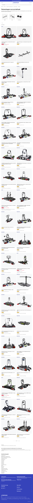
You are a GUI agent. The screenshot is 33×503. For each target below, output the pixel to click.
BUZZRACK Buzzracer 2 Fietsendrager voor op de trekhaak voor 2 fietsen (8, 352)
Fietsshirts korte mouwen (4, 468)
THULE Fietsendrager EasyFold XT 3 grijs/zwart (8, 62)
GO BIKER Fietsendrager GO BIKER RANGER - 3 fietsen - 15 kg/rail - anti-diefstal (9, 393)
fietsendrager (3, 449)
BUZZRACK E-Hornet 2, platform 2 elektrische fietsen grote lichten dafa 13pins (24, 184)
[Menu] (2, 2)
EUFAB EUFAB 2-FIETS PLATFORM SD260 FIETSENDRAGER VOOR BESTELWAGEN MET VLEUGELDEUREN (9, 143)
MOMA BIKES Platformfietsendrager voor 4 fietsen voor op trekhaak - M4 (24, 163)
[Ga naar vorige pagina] (14, 441)
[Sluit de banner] (31, 0)
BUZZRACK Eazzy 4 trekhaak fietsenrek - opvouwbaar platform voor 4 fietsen (9, 206)
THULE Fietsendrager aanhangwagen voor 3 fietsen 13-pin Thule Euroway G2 (9, 415)
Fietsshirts (2, 467)
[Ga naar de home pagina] (16, 2)
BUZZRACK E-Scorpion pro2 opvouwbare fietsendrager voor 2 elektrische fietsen (9, 269)
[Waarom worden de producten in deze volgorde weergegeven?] (1, 24)
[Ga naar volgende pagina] (19, 441)
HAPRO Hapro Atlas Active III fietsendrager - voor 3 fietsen (8, 373)
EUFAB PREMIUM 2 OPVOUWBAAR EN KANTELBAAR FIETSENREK (23, 143)
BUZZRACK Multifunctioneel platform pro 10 (22, 289)
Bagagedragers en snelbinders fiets (5, 456)
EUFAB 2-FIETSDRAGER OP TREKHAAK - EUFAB (7, 289)
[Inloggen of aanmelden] (29, 2)
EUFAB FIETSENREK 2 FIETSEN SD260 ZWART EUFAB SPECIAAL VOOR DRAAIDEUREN (8, 123)
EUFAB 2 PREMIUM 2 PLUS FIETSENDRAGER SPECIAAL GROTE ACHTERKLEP (23, 352)
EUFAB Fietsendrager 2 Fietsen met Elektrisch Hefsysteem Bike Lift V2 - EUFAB (7, 102)
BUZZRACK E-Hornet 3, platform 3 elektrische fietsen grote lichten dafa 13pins (8, 310)
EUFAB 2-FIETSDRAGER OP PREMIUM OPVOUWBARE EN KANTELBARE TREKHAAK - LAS (24, 102)
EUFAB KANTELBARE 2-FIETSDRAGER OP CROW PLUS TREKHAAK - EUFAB (8, 82)
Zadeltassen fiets (3, 455)
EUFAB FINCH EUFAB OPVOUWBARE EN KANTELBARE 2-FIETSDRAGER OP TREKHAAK (24, 227)
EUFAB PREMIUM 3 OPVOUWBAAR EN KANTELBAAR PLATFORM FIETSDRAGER (8, 248)
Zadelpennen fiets (3, 470)
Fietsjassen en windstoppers (4, 469)
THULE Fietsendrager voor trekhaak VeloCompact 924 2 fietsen (24, 42)
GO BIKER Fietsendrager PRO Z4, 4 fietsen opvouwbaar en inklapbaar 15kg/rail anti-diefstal (9, 163)
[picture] (8, 33)
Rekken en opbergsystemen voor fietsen (6, 457)
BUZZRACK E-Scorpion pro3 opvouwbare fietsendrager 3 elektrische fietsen (9, 184)
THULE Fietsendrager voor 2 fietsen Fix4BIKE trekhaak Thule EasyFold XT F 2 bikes (24, 393)
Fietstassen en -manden (4, 458)
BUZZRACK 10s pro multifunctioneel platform (23, 331)
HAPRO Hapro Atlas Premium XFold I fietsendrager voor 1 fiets (24, 310)
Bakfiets (2, 465)
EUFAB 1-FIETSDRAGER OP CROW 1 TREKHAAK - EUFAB (24, 122)
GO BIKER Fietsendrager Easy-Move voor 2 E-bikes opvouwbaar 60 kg (23, 269)
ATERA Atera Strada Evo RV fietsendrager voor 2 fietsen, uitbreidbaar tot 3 (8, 331)
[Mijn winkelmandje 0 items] (31, 2)
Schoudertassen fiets (3, 464)
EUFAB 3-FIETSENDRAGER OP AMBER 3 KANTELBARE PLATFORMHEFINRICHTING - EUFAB (23, 206)
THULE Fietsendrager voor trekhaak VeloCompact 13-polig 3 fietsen (8, 42)
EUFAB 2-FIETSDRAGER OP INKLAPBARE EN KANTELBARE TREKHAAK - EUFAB (9, 434)
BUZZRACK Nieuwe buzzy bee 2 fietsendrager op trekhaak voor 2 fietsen (23, 248)
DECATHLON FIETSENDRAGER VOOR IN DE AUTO (23, 62)
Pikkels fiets (2, 466)
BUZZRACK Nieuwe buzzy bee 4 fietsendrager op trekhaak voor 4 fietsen (23, 434)
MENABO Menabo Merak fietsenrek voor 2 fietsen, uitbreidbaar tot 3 (23, 415)
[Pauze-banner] (30, 0)
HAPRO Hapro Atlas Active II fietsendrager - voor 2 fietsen (23, 373)
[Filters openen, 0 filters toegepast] (2, 23)
